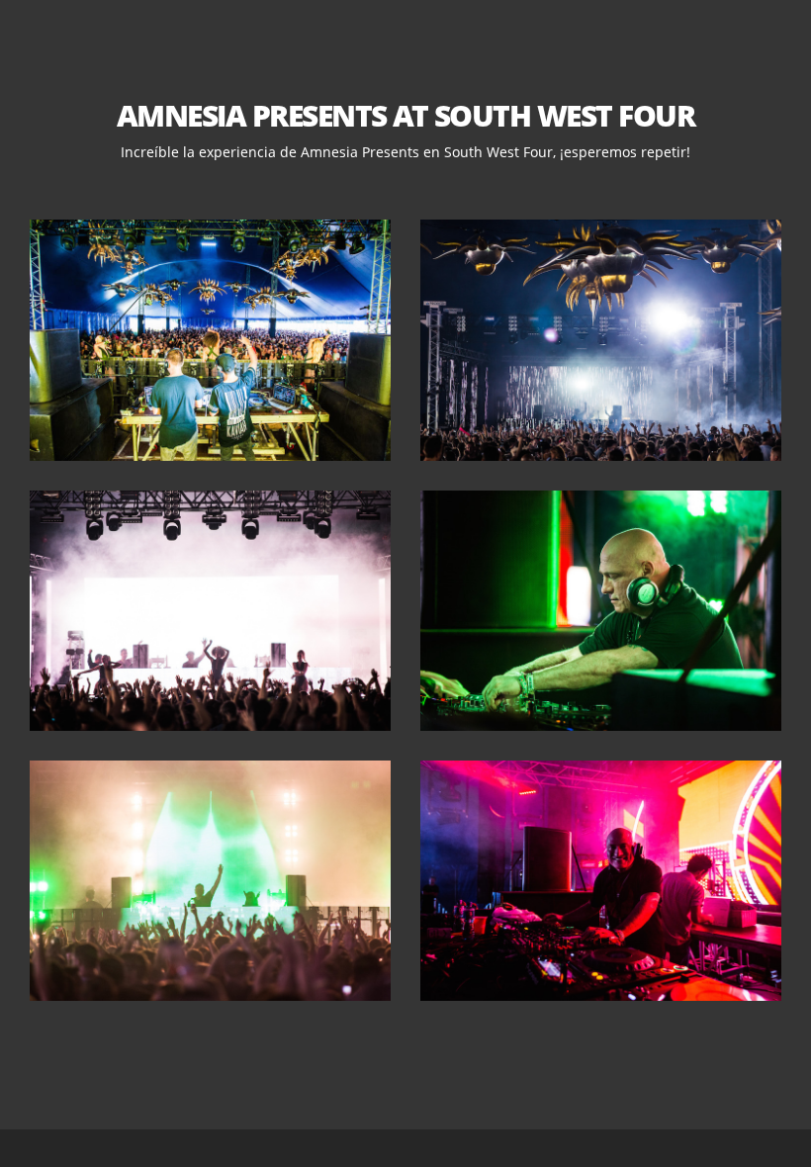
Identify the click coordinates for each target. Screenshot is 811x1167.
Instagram (445, 205)
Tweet (405, 205)
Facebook (366, 205)
